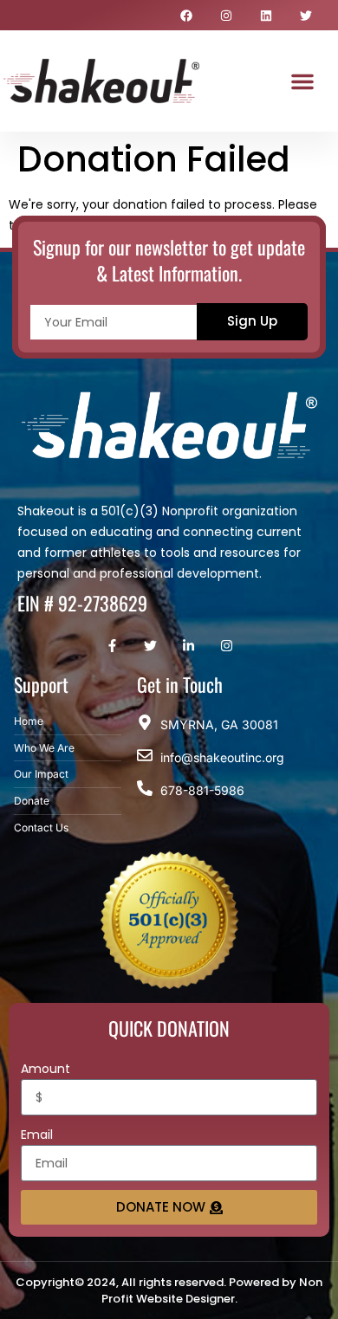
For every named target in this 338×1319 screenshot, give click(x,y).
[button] (302, 81)
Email (37, 1134)
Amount (45, 1068)
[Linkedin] (266, 15)
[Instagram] (226, 15)
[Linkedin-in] (188, 646)
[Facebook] (186, 15)
